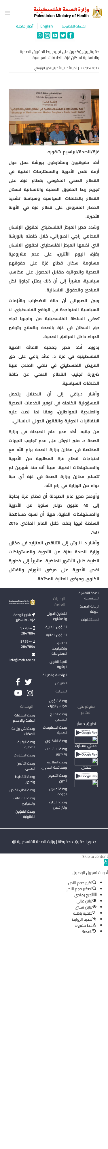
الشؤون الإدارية (56, 626)
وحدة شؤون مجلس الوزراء (57, 703)
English (46, 26)
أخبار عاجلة (25, 26)
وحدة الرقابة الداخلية (26, 744)
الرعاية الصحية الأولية (89, 609)
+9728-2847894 (27, 630)
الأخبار (57, 68)
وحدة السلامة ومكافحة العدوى (54, 765)
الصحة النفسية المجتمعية (89, 595)
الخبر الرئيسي (43, 68)
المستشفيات (90, 619)
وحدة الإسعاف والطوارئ (24, 801)
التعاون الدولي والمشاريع (57, 616)
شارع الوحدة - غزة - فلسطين (23, 617)
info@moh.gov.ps (22, 659)
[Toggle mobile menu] (8, 13)
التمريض (61, 683)
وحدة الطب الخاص (22, 790)
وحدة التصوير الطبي (58, 778)
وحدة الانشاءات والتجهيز (56, 751)
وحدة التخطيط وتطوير (25, 779)
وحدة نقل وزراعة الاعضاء (23, 731)
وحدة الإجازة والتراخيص (58, 805)
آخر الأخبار (70, 68)
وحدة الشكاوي (56, 740)
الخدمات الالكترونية (74, 26)
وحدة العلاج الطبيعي (58, 717)
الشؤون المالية (56, 635)
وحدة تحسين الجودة (58, 791)
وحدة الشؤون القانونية (25, 814)
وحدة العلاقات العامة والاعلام (24, 718)
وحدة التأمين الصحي (26, 766)
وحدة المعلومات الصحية (55, 730)
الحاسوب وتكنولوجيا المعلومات (59, 648)
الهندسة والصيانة (55, 675)
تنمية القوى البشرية (58, 664)
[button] (106, 862)
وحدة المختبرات (24, 755)
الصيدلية (61, 691)
